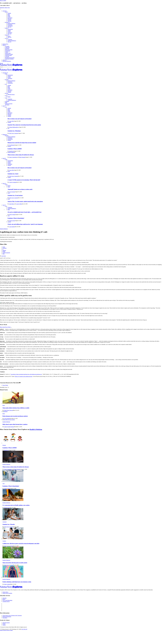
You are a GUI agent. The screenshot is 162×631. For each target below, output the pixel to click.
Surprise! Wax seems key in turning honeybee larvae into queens (24, 124)
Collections (7, 47)
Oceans (9, 31)
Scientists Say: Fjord (13, 173)
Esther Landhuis (7, 584)
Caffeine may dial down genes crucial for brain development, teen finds (21, 543)
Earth (6, 28)
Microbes (9, 18)
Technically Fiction (9, 54)
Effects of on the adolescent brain (23, 376)
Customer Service (6, 601)
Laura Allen (11, 121)
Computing (10, 39)
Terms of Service (3, 630)
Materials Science (11, 94)
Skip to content (3, 0)
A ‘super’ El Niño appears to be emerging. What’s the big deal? (24, 179)
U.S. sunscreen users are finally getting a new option (16, 505)
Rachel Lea (11, 151)
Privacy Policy (10, 630)
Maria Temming (22, 157)
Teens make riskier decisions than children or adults (16, 408)
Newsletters (5, 617)
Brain (9, 14)
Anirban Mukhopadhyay (14, 127)
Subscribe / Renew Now (5, 7)
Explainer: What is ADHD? (15, 148)
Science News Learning (7, 593)
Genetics (9, 20)
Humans (7, 22)
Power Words (5, 385)
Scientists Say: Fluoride (9, 524)
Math (6, 102)
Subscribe (4, 598)
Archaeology (10, 25)
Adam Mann (11, 203)
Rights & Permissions (7, 616)
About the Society (6, 622)
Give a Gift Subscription (7, 600)
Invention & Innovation (9, 57)
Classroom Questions (9, 58)
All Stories (7, 46)
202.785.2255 (24, 629)
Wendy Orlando (12, 214)
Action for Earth (8, 55)
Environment (10, 29)
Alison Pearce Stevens (8, 410)
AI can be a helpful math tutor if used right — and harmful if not (24, 212)
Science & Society (8, 103)
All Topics (5, 10)
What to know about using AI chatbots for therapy (21, 154)
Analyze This (7, 53)
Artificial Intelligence (12, 40)
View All (9, 21)
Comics (6, 51)
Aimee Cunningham (13, 157)
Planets (9, 36)
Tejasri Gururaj (12, 220)
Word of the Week (8, 49)
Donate (1, 63)
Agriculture (10, 32)
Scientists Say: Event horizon (15, 195)
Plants (9, 15)
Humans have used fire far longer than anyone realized (22, 142)
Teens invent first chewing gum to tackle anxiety (15, 562)
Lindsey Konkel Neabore (9, 426)
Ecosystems (10, 17)
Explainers (7, 48)
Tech (6, 38)
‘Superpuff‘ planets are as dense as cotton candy (20, 189)
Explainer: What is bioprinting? (16, 218)
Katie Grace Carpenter (13, 133)
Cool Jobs (7, 56)
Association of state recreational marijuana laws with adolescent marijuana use (26, 374)
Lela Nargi (3, 255)
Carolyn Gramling (12, 182)
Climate (9, 30)
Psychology (10, 24)
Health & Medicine (11, 23)
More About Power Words (5, 327)
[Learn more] (19, 382)
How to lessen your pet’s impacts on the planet (19, 118)
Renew (4, 599)
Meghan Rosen (7, 507)
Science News (5, 43)
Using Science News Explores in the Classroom (12, 615)
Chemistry (7, 101)
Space (6, 34)
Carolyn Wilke (19, 203)
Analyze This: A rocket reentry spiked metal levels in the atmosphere (25, 201)
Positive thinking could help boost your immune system (17, 581)
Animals (9, 13)
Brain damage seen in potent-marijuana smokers (15, 416)
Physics (6, 93)
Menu (4, 45)
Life (6, 12)
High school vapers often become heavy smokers (15, 424)
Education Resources (7, 61)
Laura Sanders (12, 226)
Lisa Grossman (12, 191)
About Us (4, 60)
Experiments (7, 50)
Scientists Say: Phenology (14, 130)
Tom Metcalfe (12, 145)
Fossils (9, 16)
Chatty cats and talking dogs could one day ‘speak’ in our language (25, 224)
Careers (4, 624)
